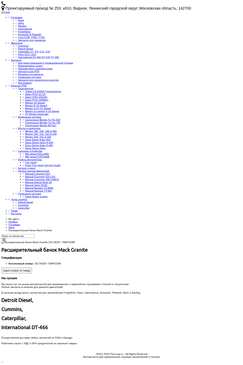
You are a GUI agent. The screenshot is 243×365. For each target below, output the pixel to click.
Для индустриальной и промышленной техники (45, 62)
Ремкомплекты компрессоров (35, 68)
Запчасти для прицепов (32, 40)
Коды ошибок (19, 199)
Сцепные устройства (30, 151)
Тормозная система (29, 77)
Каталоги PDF (19, 85)
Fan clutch (31, 162)
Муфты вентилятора (30, 159)
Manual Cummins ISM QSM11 (42, 179)
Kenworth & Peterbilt (29, 34)
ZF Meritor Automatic (37, 114)
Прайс (14, 210)
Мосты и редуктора (29, 128)
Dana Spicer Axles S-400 (39, 145)
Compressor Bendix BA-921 (40, 125)
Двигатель (17, 43)
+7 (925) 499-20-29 (58, 3)
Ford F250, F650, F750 (31, 37)
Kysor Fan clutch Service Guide (42, 165)
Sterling (22, 26)
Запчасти (16, 60)
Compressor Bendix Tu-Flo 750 (42, 122)
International (25, 28)
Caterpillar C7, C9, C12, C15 (34, 51)
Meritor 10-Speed (35, 102)
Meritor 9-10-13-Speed (38, 108)
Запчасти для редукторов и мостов (38, 80)
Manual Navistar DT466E (39, 188)
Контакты (16, 213)
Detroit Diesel (25, 48)
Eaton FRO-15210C (36, 97)
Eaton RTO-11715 (35, 94)
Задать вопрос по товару (16, 270)
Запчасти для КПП (28, 71)
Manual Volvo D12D (36, 185)
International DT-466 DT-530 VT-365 (38, 57)
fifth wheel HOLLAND (37, 153)
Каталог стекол (26, 168)
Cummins (23, 45)
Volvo (21, 23)
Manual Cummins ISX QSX (40, 176)
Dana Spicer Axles (35, 148)
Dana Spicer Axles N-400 (39, 142)
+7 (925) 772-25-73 (23, 3)
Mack (21, 20)
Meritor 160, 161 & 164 (38, 136)
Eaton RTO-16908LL (37, 99)
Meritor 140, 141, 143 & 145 (41, 134)
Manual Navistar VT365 (38, 190)
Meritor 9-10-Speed (36, 105)
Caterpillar (24, 207)
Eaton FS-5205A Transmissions (43, 91)
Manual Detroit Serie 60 (38, 182)
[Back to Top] (2, 362)
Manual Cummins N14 (37, 173)
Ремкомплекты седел (30, 65)
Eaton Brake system (36, 196)
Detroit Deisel (25, 202)
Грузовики (16, 17)
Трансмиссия (25, 88)
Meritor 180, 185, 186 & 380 (41, 131)
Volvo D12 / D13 (27, 54)
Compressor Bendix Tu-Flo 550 (42, 119)
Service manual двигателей (33, 171)
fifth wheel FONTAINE (37, 156)
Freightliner (24, 31)
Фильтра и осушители (30, 74)
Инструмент (25, 82)
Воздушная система (29, 117)
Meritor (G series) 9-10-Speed (42, 111)
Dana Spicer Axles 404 (38, 139)
